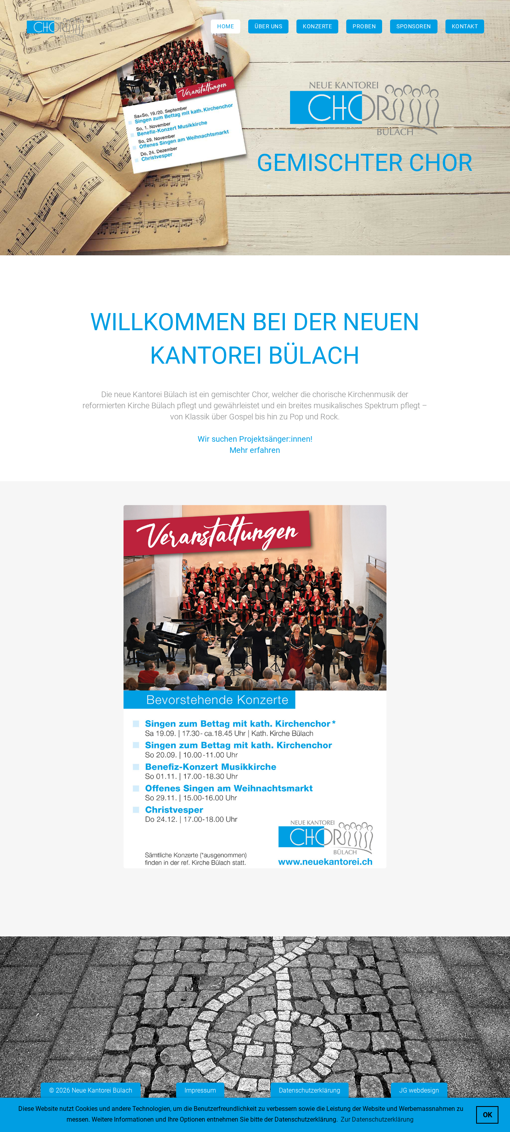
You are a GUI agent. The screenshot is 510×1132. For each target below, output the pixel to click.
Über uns (268, 26)
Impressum (200, 1090)
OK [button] (487, 1114)
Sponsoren (413, 26)
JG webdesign (419, 1090)
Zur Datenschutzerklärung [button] (377, 1119)
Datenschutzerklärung (309, 1090)
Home (225, 26)
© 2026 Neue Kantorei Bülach (90, 1090)
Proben (364, 26)
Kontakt (465, 26)
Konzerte (317, 26)
